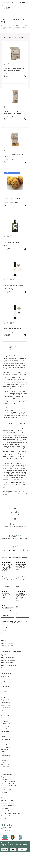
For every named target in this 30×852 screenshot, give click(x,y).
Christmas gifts (5, 676)
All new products (5, 715)
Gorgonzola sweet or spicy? (8, 803)
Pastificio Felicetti (5, 723)
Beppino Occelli (5, 729)
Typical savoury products (7, 640)
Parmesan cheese (5, 707)
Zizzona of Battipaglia (6, 705)
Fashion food (4, 689)
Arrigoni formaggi (5, 731)
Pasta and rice (4, 633)
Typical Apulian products (7, 657)
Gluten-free (4, 684)
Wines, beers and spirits (7, 645)
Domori (3, 736)
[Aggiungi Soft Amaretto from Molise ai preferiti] (25, 172)
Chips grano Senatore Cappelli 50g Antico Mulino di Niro (14, 69)
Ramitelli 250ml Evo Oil (11, 242)
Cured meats (4, 638)
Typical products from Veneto (8, 665)
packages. (15, 27)
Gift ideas (3, 679)
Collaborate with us (6, 762)
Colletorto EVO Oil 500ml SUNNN (15, 328)
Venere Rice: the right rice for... (9, 805)
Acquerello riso (5, 726)
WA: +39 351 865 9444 (24, 2)
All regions (4, 668)
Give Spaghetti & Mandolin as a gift (10, 790)
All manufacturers (5, 739)
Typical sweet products (7, 643)
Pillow (2, 710)
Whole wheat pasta (6, 702)
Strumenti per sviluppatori (8, 781)
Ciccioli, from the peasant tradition (10, 811)
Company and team (6, 747)
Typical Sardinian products (8, 660)
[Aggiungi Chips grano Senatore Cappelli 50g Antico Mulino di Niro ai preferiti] (25, 43)
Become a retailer (5, 767)
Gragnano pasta (5, 700)
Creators (3, 751)
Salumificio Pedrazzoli (6, 734)
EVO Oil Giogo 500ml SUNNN (13, 285)
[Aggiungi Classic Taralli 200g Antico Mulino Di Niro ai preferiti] (25, 129)
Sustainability (4, 758)
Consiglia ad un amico (6, 769)
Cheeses (3, 630)
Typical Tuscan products (7, 662)
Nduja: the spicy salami (7, 800)
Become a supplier (6, 764)
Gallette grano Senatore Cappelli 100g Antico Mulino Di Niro (15, 112)
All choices (4, 691)
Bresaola (3, 713)
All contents (4, 818)
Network (3, 792)
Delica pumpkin (5, 808)
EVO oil (3, 635)
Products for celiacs (6, 686)
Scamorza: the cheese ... (7, 816)
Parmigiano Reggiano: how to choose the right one (14, 813)
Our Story (3, 753)
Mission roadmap (5, 755)
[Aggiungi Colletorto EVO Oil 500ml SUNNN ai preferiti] (25, 302)
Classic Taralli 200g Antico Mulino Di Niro (15, 156)
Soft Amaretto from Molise (13, 199)
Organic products (5, 681)
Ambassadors (4, 749)
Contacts (3, 788)
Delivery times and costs (7, 783)
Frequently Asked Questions (8, 785)
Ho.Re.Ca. (3, 760)
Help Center (4, 779)
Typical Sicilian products (7, 655)
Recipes (3, 777)
